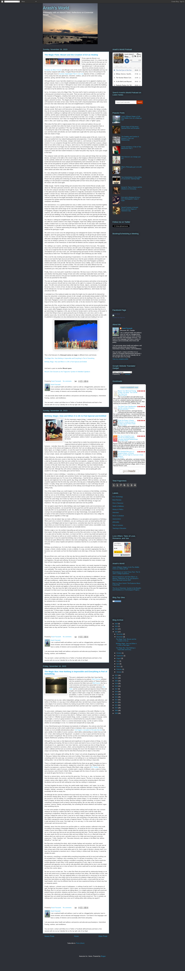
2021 (116, 678)
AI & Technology (118, 497)
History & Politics (118, 509)
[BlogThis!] (81, 381)
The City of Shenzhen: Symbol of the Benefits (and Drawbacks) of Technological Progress (127, 589)
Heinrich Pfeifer (123, 425)
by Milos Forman (53, 70)
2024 (116, 629)
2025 (116, 626)
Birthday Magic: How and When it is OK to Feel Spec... (126, 644)
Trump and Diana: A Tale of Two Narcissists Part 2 (131, 147)
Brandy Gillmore (123, 395)
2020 (116, 681)
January (119, 672)
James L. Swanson (119, 457)
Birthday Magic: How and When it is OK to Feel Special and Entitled (66, 362)
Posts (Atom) (80, 943)
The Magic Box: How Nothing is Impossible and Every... (126, 648)
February (119, 669)
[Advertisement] (138, 610)
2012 (116, 702)
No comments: (67, 381)
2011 (116, 705)
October (119, 653)
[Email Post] (75, 381)
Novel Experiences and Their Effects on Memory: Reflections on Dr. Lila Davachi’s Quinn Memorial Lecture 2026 (126, 578)
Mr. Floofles (94, 767)
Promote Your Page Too (119, 317)
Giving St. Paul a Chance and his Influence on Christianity (131, 188)
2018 (116, 686)
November (119, 637)
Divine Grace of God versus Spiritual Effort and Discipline (130, 127)
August (118, 658)
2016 (116, 691)
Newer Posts (49, 936)
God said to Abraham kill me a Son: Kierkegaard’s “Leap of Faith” (130, 198)
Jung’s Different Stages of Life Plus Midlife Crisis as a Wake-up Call (131, 118)
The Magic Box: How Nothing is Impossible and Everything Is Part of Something (69, 358)
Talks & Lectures (118, 525)
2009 (116, 710)
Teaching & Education (119, 528)
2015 (116, 694)
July (117, 661)
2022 (116, 675)
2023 (116, 632)
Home (76, 936)
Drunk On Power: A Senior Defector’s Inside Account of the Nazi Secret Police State (126, 422)
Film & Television (118, 503)
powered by (116, 554)
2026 (116, 623)
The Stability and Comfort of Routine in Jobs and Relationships (130, 138)
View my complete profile (120, 359)
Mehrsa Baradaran (123, 409)
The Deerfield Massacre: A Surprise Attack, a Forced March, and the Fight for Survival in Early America (130, 454)
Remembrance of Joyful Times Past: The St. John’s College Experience (126, 573)
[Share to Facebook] (85, 381)
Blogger (103, 956)
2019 (116, 683)
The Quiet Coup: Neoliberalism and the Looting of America (127, 407)
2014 (116, 697)
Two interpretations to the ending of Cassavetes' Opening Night (131, 178)
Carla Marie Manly (123, 440)
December (119, 634)
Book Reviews (117, 500)
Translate (127, 374)
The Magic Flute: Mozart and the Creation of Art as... (126, 640)
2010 (116, 708)
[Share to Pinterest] (87, 381)
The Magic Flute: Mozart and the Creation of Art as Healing (71, 55)
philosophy (116, 522)
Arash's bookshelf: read (129, 387)
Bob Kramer (96, 683)
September (120, 656)
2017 (116, 689)
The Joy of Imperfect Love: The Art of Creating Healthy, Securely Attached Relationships (128, 437)
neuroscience (117, 519)
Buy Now (118, 552)
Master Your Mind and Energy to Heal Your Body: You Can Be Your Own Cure (127, 392)
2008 (116, 713)
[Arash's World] (113, 316)
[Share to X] (83, 381)
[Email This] (79, 381)
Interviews (116, 512)
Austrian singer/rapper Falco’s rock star (71, 74)
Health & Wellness (118, 506)
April (118, 664)
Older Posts (102, 936)
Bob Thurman (96, 679)
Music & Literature (118, 516)
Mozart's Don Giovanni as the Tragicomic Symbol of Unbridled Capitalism (67, 371)
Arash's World (56, 8)
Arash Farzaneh (127, 328)
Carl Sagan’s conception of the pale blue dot (88, 730)
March (118, 666)
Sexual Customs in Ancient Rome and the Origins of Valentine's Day (129, 209)
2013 (116, 700)
